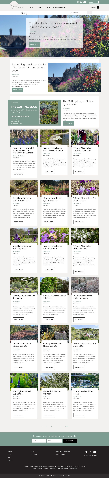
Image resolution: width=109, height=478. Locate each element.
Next (66, 426)
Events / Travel (59, 7)
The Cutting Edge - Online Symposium (78, 103)
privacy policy (60, 454)
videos (10, 457)
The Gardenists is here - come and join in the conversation (53, 25)
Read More (34, 44)
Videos (47, 7)
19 (60, 426)
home (10, 451)
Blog (39, 7)
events (10, 460)
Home (32, 7)
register (34, 454)
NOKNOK (67, 475)
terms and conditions (62, 451)
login (33, 451)
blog (9, 454)
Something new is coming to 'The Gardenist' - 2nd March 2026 (29, 67)
